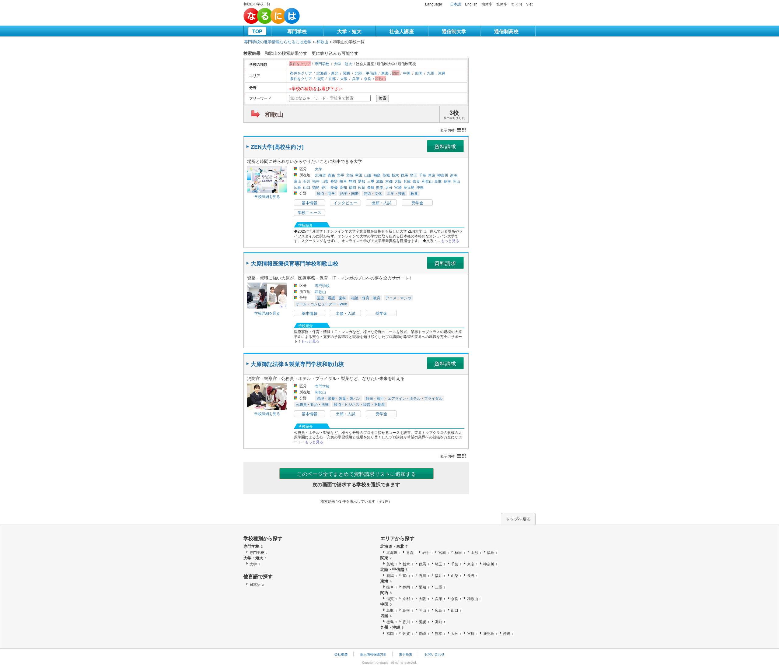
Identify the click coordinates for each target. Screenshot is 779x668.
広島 (297, 187)
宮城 (349, 175)
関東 (346, 73)
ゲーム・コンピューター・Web (321, 303)
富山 (297, 181)
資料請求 (445, 146)
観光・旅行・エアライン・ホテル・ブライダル (404, 398)
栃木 (395, 175)
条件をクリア (301, 73)
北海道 (320, 175)
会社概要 (341, 654)
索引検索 (405, 654)
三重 (370, 181)
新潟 (453, 175)
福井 (316, 181)
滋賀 (320, 78)
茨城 (386, 175)
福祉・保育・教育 (365, 297)
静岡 (352, 181)
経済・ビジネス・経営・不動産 (359, 404)
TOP (257, 31)
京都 (332, 78)
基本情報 (309, 203)
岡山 (456, 181)
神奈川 (442, 175)
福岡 (352, 187)
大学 (318, 168)
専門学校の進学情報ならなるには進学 (277, 41)
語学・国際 (349, 193)
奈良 (367, 78)
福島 (377, 175)
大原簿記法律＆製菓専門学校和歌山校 (297, 364)
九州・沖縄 (436, 73)
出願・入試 (381, 203)
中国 (406, 73)
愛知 (361, 181)
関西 (386, 592)
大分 (389, 187)
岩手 (340, 175)
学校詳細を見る (267, 196)
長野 (334, 181)
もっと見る (450, 240)
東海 (385, 73)
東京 (431, 175)
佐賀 (361, 187)
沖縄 (420, 187)
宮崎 (398, 187)
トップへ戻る (518, 519)
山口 (306, 187)
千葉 (422, 175)
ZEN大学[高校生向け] (277, 147)
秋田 (358, 175)
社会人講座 (402, 31)
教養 (414, 193)
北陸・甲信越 (366, 73)
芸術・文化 (373, 193)
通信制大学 (454, 31)
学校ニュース (309, 212)
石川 (306, 181)
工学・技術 (396, 193)
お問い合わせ (434, 654)
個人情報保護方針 (373, 654)
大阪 (344, 78)
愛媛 (334, 187)
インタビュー (345, 203)
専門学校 (297, 31)
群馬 (404, 175)
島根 (447, 181)
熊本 (379, 187)
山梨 (325, 181)
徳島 (316, 187)
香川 (325, 187)
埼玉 (413, 175)
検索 (382, 98)
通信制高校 (506, 31)
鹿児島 (408, 187)
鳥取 (438, 181)
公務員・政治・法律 (312, 404)
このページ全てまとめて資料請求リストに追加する (356, 473)
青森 (331, 175)
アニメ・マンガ (398, 297)
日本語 (455, 3)
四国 (418, 73)
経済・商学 (326, 193)
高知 (343, 187)
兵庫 (355, 78)
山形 (368, 175)
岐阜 (343, 181)
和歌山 (322, 41)
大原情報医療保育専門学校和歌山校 (294, 263)
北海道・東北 (327, 73)
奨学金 (417, 203)
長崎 (370, 187)
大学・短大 (349, 31)
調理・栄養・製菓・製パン (339, 398)
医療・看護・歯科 (331, 297)
